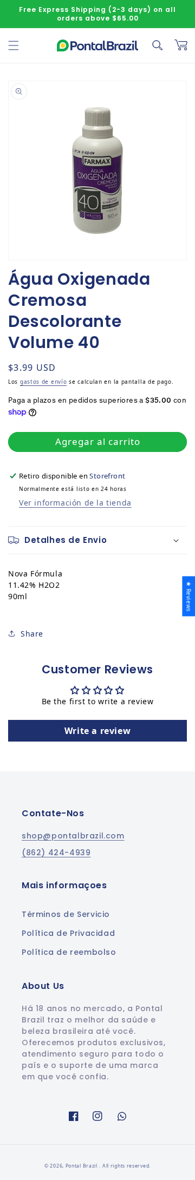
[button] (13, 45)
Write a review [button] (97, 731)
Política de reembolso (69, 952)
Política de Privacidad (68, 933)
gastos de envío (43, 381)
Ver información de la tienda (75, 502)
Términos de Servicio (66, 914)
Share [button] (32, 633)
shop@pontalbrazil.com (73, 835)
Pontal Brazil (82, 1166)
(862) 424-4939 (56, 852)
